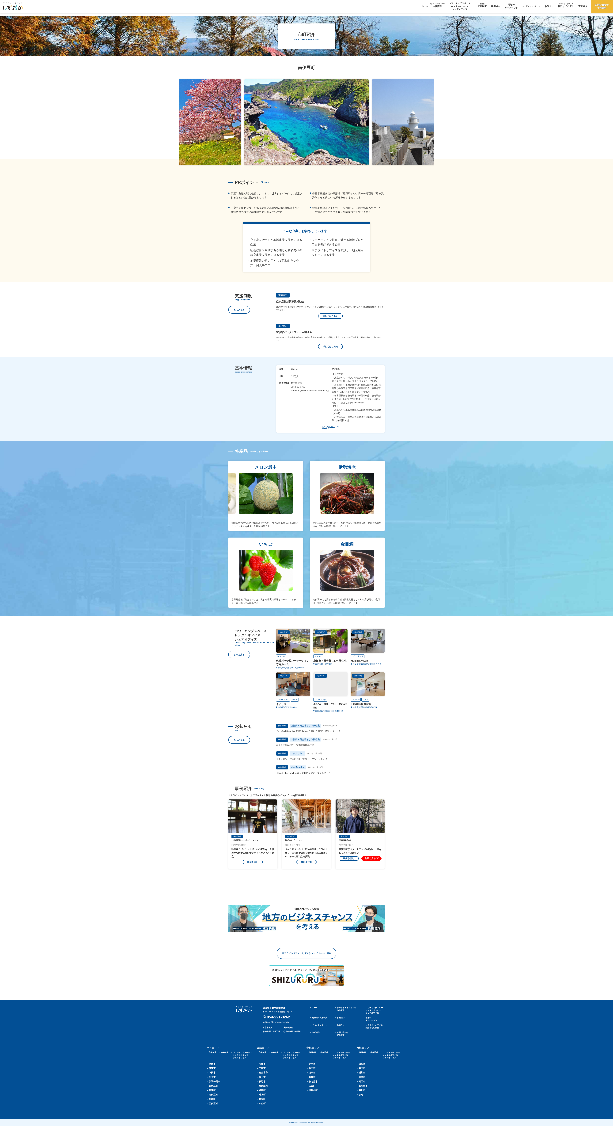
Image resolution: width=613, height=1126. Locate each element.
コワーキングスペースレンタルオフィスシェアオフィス (375, 1010)
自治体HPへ (329, 427)
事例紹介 (495, 6)
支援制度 (212, 1052)
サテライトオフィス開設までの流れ (374, 1026)
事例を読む (252, 862)
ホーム (425, 6)
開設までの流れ (566, 5)
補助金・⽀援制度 (319, 1018)
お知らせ (549, 6)
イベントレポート (531, 6)
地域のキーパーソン (511, 6)
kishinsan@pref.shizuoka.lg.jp (276, 1022)
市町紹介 (582, 6)
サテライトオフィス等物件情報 (346, 1008)
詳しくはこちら (330, 316)
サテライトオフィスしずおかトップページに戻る (306, 953)
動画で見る (370, 858)
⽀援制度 (482, 5)
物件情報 (437, 5)
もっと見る (239, 310)
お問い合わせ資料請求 (602, 6)
